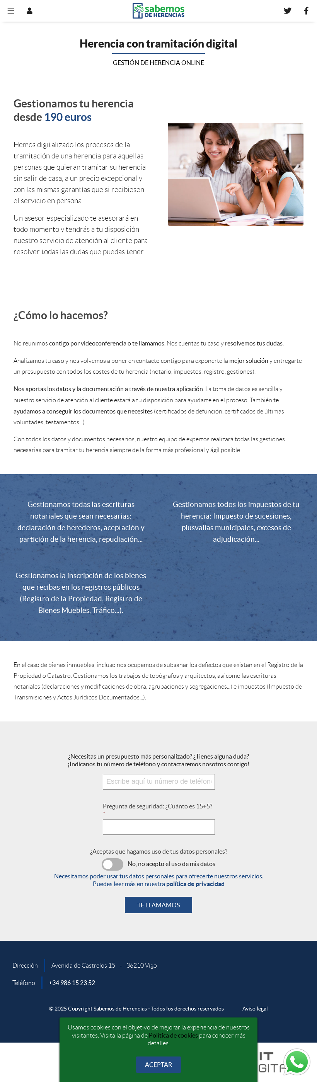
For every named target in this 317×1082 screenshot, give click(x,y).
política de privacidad (195, 883)
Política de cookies (173, 1035)
